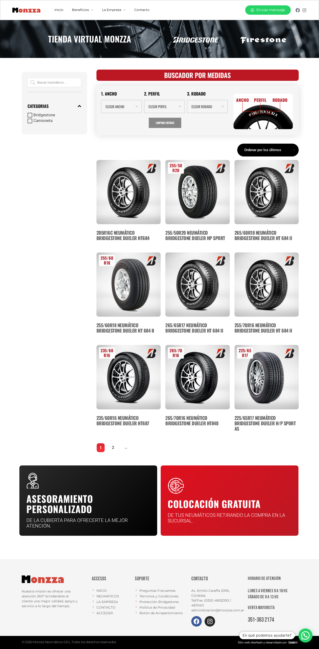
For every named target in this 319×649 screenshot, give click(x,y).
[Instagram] (304, 10)
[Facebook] (297, 10)
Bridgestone (44, 115)
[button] (305, 635)
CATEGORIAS (38, 106)
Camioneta (43, 120)
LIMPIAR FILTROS (165, 123)
